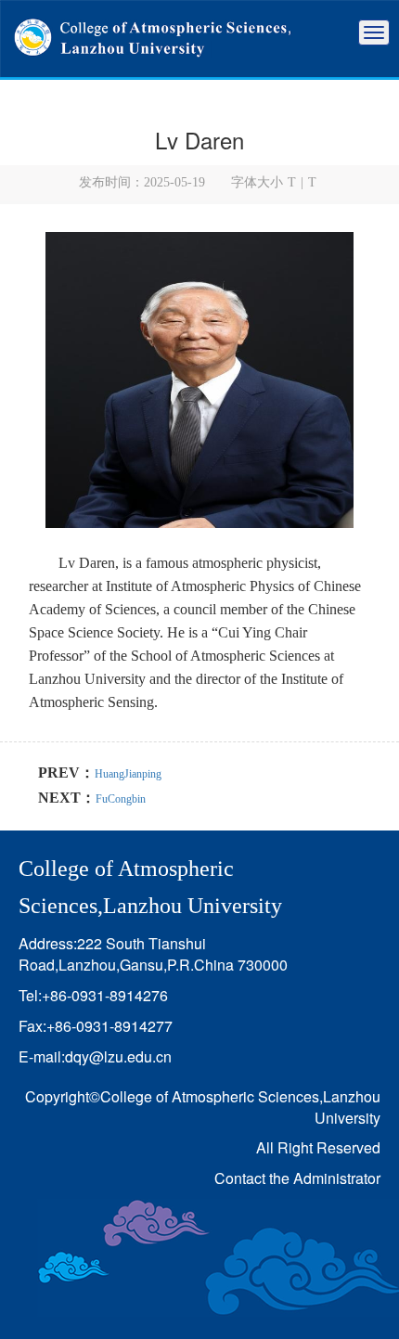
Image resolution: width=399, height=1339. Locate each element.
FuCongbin (121, 798)
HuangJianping (128, 773)
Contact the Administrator (297, 1178)
